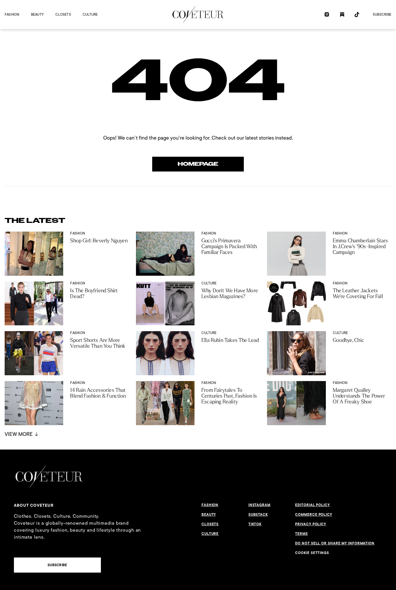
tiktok (254, 524)
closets (63, 14)
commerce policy (313, 514)
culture (90, 14)
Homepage (198, 164)
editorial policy (312, 505)
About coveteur (34, 505)
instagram (259, 505)
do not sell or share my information (335, 543)
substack (258, 514)
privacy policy (310, 524)
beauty (37, 14)
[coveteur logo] (198, 14)
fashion (12, 14)
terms (301, 533)
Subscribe (382, 14)
